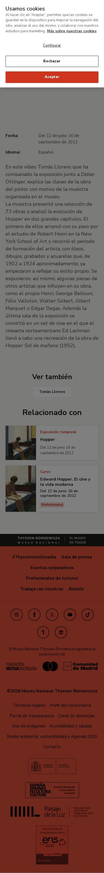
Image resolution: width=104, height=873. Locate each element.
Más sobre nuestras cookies (72, 31)
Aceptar (52, 76)
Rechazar (51, 61)
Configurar (52, 45)
